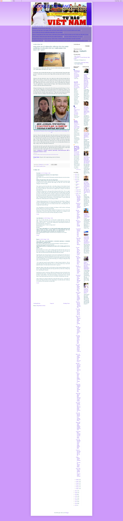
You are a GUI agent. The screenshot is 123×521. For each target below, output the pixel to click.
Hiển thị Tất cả (78, 169)
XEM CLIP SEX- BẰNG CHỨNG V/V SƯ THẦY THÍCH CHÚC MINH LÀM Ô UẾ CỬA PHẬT (86, 110)
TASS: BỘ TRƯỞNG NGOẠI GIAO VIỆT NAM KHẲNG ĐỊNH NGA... (78, 444)
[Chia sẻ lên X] (54, 164)
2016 (76, 499)
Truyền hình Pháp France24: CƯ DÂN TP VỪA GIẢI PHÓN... (78, 435)
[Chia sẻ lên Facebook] (55, 164)
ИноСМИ (76, 82)
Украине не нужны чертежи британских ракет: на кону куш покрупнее (77, 85)
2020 (76, 492)
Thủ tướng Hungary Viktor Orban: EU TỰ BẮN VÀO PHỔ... (78, 339)
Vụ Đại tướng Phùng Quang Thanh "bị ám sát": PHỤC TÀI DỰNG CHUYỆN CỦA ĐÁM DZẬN (87, 240)
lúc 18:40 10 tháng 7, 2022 (48, 218)
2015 (76, 501)
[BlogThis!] (52, 164)
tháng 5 (77, 481)
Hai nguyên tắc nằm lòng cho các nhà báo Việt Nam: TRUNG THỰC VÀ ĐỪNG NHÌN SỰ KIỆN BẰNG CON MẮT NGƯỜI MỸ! (56, 38)
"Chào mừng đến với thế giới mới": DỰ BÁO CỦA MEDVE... (78, 242)
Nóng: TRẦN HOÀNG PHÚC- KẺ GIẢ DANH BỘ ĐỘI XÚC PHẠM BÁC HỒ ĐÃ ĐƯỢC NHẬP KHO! (87, 265)
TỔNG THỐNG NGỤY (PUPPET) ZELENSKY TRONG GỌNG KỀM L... (78, 462)
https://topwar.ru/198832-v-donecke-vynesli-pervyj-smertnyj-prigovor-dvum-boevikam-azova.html (45, 154)
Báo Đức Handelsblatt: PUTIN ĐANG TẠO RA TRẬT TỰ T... (78, 269)
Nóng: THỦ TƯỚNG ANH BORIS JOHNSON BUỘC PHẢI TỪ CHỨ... (78, 426)
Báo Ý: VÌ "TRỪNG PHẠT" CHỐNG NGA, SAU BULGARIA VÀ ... (78, 358)
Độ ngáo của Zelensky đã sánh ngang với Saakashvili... (78, 206)
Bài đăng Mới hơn (37, 303)
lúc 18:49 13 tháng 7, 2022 (44, 239)
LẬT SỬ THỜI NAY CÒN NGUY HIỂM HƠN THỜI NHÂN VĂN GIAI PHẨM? (47, 32)
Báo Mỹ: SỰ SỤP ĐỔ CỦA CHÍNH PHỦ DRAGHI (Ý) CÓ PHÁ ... (78, 279)
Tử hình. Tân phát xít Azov (40, 166)
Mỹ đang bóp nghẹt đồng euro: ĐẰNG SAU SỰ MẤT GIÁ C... (78, 260)
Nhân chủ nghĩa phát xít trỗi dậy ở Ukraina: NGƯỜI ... (78, 224)
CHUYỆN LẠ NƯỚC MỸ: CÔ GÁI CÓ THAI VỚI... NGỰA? (87, 288)
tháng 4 (77, 483)
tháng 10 (77, 187)
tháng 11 (77, 184)
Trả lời (37, 214)
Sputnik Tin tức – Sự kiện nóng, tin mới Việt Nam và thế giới (76, 148)
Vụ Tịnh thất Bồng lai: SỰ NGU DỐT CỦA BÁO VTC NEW (78, 232)
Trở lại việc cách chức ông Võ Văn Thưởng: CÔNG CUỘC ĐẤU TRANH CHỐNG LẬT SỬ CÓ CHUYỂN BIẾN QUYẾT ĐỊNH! (56, 30)
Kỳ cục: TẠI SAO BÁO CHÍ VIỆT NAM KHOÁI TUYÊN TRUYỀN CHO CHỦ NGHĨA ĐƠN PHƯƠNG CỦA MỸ (66, 40)
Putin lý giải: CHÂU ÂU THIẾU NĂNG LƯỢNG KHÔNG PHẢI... (78, 296)
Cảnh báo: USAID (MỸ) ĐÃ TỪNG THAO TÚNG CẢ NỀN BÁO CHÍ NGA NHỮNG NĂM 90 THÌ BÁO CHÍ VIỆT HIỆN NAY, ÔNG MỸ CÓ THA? (60, 34)
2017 (76, 498)
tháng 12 (77, 181)
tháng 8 (77, 191)
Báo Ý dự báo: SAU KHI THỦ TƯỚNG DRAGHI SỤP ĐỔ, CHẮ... (78, 198)
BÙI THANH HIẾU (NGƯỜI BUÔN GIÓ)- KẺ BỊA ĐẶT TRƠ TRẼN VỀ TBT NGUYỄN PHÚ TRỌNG (87, 157)
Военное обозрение (76, 121)
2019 (76, 494)
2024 (76, 176)
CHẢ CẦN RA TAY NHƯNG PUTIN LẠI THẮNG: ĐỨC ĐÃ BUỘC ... (78, 417)
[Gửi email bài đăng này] (51, 164)
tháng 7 (77, 193)
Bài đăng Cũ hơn (66, 303)
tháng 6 (77, 479)
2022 (76, 179)
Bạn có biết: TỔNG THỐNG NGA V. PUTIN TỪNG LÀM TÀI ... (78, 349)
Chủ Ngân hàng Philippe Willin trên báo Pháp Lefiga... (78, 287)
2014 (76, 503)
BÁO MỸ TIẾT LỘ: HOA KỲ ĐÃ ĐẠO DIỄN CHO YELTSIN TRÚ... (78, 367)
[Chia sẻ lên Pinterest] (56, 164)
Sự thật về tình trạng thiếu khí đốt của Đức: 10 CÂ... (78, 453)
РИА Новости (77, 70)
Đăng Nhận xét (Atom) (41, 305)
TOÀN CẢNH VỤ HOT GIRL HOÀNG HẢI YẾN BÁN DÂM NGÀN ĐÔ (87, 133)
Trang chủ (52, 303)
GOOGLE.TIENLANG (51, 6)
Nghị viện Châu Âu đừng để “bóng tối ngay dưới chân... (78, 304)
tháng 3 (77, 484)
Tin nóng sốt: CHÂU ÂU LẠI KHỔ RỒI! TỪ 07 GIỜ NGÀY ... (78, 251)
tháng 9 (77, 189)
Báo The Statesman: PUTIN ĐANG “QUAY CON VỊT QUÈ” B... (78, 330)
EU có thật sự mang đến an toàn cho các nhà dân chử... (78, 312)
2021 (76, 490)
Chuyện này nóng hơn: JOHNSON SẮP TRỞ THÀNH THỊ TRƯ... (78, 388)
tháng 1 (77, 488)
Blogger (67, 512)
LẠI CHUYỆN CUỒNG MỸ (37, 40)
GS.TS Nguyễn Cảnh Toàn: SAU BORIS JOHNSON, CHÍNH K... (78, 377)
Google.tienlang (79, 63)
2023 (76, 177)
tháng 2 (77, 486)
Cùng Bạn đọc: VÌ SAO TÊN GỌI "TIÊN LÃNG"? (41, 28)
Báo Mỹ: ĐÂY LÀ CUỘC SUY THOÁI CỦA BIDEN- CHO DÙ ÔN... (78, 214)
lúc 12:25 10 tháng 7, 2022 (45, 173)
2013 (76, 505)
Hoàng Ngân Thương (84, 62)
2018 (76, 496)
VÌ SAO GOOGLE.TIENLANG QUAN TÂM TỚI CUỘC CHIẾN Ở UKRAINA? (47, 36)
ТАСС (75, 107)
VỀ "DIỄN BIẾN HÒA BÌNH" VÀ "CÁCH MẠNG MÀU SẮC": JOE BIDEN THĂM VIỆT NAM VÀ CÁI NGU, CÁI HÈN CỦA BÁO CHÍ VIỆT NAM (60, 26)
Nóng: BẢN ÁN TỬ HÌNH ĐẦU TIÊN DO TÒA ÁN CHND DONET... (78, 397)
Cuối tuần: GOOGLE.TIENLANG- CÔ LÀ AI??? (73, 36)
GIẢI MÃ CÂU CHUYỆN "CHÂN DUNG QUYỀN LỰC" (86, 216)
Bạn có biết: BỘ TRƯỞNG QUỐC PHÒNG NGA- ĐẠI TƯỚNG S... (78, 320)
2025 (76, 174)
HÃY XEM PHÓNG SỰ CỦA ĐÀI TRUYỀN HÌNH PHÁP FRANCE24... (78, 407)
